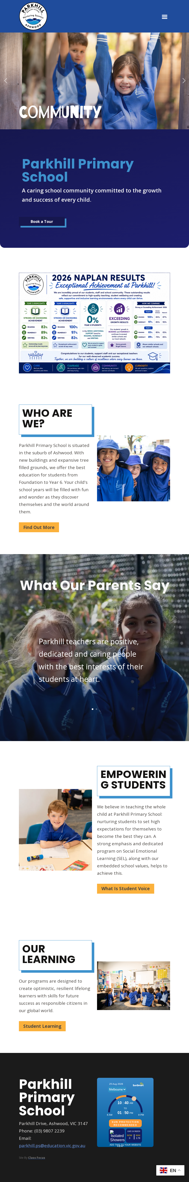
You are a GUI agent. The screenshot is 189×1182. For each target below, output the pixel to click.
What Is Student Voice (125, 889)
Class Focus (36, 1158)
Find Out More (39, 527)
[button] (5, 81)
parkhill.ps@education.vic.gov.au (52, 1146)
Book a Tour (42, 221)
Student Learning (42, 1026)
